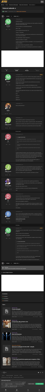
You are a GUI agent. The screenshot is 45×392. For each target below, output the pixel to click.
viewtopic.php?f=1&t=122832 (20, 218)
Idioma (3, 375)
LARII (13, 335)
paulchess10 (14, 347)
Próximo (7, 16)
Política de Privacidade (9, 375)
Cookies (21, 375)
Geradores (6, 296)
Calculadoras (6, 300)
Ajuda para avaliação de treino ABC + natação (23, 346)
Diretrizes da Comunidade (20, 383)
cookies (6, 385)
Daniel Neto (13, 322)
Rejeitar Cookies (31, 383)
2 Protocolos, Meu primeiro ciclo (20, 321)
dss (8, 141)
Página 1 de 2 (16, 16)
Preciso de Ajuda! (16, 309)
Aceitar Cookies (40, 383)
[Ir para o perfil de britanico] (8, 214)
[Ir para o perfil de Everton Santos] (8, 181)
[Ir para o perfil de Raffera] (8, 106)
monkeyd (5, 11)
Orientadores (6, 298)
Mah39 (13, 360)
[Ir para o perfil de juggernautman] (8, 120)
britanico (8, 218)
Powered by (18, 377)
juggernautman (8, 124)
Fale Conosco (16, 375)
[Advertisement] (22, 58)
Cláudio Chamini (14, 316)
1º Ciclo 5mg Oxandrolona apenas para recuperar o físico (26, 359)
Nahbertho (13, 310)
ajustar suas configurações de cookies (11, 386)
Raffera (8, 110)
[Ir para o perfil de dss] (8, 137)
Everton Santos (8, 185)
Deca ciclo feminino (17, 334)
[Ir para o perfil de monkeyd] (3, 11)
